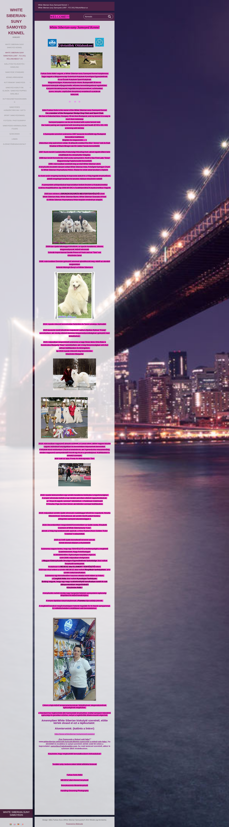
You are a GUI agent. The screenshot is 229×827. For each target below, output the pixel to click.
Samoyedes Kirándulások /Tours (14, 127)
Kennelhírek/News (14, 77)
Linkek (15, 139)
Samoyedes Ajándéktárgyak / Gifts (14, 108)
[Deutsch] (18, 824)
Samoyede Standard (14, 72)
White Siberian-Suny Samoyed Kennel (14, 45)
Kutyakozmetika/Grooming (14, 100)
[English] (14, 824)
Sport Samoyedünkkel (14, 115)
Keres (109, 16)
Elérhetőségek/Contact (14, 144)
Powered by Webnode (74, 824)
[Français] (22, 824)
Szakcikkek (14, 134)
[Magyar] (11, 824)
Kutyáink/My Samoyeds (14, 82)
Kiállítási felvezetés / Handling (14, 65)
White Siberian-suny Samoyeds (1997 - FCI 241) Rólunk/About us (14, 56)
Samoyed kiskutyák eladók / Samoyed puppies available (14, 91)
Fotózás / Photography (14, 120)
